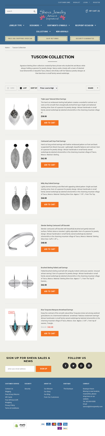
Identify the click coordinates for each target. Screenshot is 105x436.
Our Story (47, 391)
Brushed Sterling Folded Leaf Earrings (54, 268)
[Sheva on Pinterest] (80, 365)
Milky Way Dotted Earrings (50, 183)
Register (96, 2)
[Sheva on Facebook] (65, 365)
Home (7, 48)
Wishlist (76, 2)
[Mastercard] (54, 424)
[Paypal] (65, 428)
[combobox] (21, 11)
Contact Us (9, 389)
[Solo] (59, 428)
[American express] (65, 424)
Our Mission (48, 389)
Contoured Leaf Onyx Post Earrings (53, 141)
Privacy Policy (10, 405)
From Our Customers (51, 397)
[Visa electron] (48, 424)
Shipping (8, 391)
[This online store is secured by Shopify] (20, 425)
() (94, 11)
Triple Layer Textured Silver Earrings (53, 99)
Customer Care (64, 2)
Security (27, 389)
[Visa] (43, 424)
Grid (12, 88)
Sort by (33, 88)
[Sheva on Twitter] (72, 365)
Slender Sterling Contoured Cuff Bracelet (55, 225)
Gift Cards (8, 397)
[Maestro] (59, 424)
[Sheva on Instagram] (88, 365)
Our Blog (47, 394)
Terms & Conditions (12, 408)
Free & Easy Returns (12, 394)
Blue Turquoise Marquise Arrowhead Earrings (57, 310)
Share (90, 88)
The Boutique (68, 389)
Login (85, 2)
